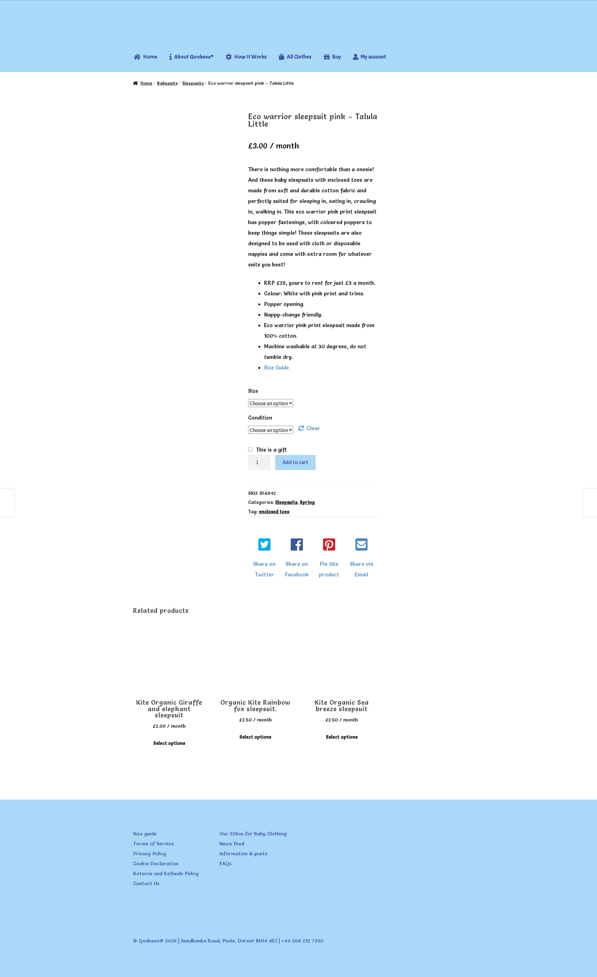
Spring (307, 502)
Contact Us (146, 883)
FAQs (226, 863)
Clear (313, 428)
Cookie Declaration (155, 863)
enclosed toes (274, 511)
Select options (169, 743)
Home (146, 83)
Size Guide (276, 367)
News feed (232, 843)
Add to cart (295, 462)
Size (253, 391)
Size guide (145, 833)
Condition (260, 417)
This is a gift (271, 449)
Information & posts (243, 853)
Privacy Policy (149, 853)
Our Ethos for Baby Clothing (253, 833)
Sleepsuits (193, 83)
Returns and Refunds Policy (166, 873)
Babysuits (167, 83)
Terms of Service (153, 843)
